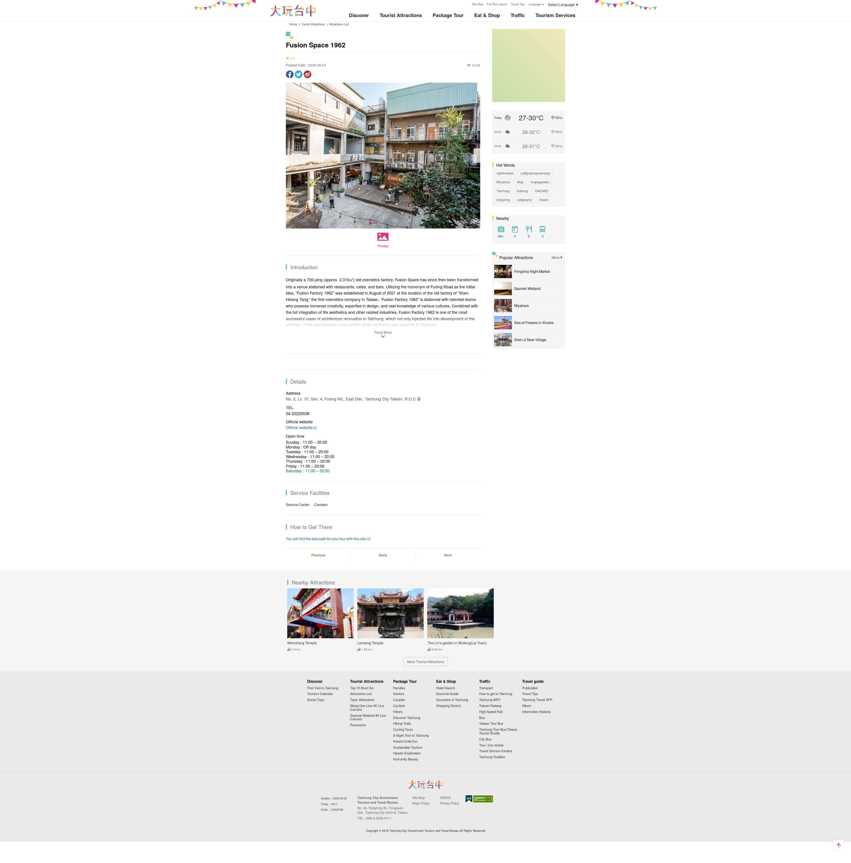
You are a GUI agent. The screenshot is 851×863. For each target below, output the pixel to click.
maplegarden (540, 182)
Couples (399, 700)
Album (526, 706)
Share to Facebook (290, 74)
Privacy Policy (449, 803)
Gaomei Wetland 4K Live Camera (368, 717)
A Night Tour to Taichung (411, 735)
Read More (383, 332)
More (556, 257)
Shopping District (448, 706)
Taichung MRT (489, 700)
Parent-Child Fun (405, 741)
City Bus (485, 739)
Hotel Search (445, 688)
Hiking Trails (402, 723)
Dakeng (522, 190)
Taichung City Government (425, 784)
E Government (469, 798)
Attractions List (339, 24)
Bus (482, 718)
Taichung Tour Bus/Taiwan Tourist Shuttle (498, 731)
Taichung (502, 190)
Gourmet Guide (447, 694)
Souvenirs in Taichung (452, 700)
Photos (382, 245)
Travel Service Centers (495, 751)
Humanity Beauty (405, 759)
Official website (299, 427)
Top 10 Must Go (361, 688)
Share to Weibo (307, 74)
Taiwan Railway (490, 706)
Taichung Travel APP (537, 700)
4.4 (292, 58)
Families (399, 688)
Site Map (477, 4)
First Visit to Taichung (322, 688)
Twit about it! (299, 74)
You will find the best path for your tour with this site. (326, 538)
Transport (486, 688)
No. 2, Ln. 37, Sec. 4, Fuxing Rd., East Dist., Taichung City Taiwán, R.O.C (351, 399)
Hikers (398, 712)
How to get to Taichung (495, 694)
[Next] (477, 155)
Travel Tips (518, 4)
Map (520, 182)
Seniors (398, 694)
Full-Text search (497, 4)
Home (293, 24)
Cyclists (399, 706)
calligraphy (524, 199)
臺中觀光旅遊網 (293, 11)
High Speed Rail (490, 712)
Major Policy (420, 803)
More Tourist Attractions (425, 661)
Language (535, 4)
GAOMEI (541, 190)
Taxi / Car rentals (491, 745)
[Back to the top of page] (838, 845)
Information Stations (536, 712)
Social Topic (316, 700)
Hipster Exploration (407, 753)
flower (543, 199)
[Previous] (289, 155)
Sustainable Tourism (408, 747)
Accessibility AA (483, 798)
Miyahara (503, 182)
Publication (530, 688)
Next (447, 555)
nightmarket (504, 173)
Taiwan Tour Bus (491, 723)
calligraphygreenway (535, 173)
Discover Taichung (406, 718)
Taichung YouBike (492, 757)
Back (383, 555)
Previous (318, 555)
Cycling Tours (403, 729)
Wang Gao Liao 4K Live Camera (367, 707)
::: (467, 4)
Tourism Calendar (320, 694)
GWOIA (445, 797)
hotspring (503, 199)
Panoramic (358, 725)
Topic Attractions (362, 700)
